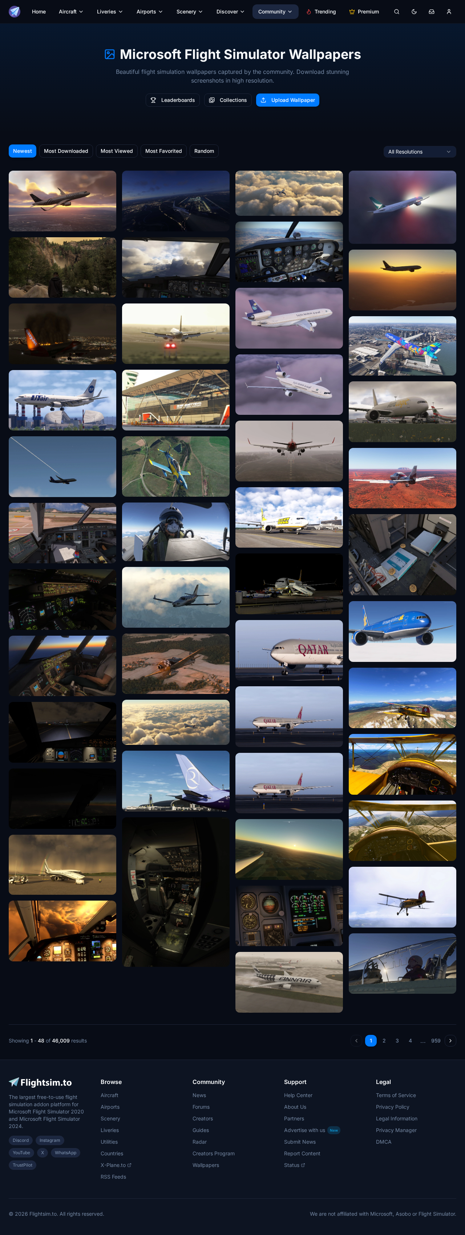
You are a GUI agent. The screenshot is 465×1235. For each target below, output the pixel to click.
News (199, 1095)
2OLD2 (248, 274)
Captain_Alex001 (146, 619)
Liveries (106, 11)
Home (39, 11)
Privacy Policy (392, 1107)
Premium (368, 11)
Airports (146, 11)
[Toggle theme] (414, 11)
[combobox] (420, 152)
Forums (201, 1107)
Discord (21, 1140)
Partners (294, 1118)
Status (291, 1165)
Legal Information (396, 1118)
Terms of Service (396, 1095)
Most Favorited (163, 151)
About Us (295, 1107)
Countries (112, 1153)
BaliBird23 (252, 938)
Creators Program (214, 1153)
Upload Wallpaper (293, 100)
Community (272, 11)
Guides (201, 1130)
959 (436, 1040)
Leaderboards (178, 100)
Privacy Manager (396, 1130)
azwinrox (137, 803)
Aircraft (68, 11)
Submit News (300, 1142)
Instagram (50, 1140)
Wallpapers (206, 1165)
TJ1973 (135, 488)
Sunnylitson (27, 555)
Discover (227, 11)
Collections (233, 100)
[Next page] (450, 1041)
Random (204, 151)
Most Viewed (117, 151)
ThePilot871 (367, 720)
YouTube (21, 1152)
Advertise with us (311, 1130)
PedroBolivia (28, 422)
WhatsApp (65, 1152)
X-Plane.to (113, 1165)
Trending (325, 11)
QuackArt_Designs (262, 340)
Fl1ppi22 (250, 872)
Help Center (298, 1095)
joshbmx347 (141, 959)
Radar (200, 1142)
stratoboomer (29, 754)
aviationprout (142, 553)
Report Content (302, 1153)
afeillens (23, 223)
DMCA (384, 1142)
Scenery (186, 11)
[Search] (396, 11)
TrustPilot (22, 1165)
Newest (22, 151)
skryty (247, 473)
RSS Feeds (113, 1177)
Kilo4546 (137, 737)
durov (133, 289)
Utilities (109, 1142)
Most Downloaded (66, 151)
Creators (203, 1118)
